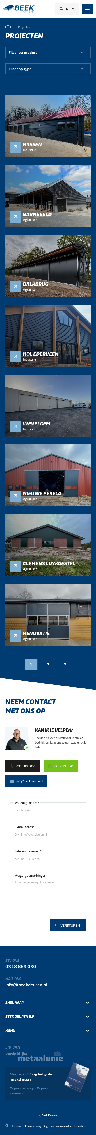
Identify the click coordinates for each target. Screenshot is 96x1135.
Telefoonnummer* (28, 851)
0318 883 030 (20, 966)
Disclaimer (17, 1126)
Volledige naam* (27, 802)
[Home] (8, 27)
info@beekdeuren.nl (26, 984)
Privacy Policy (33, 1126)
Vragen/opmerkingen (30, 875)
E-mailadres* (25, 826)
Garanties (80, 1126)
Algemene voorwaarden (58, 1126)
